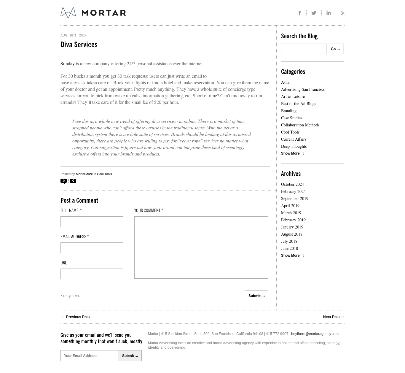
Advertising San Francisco (303, 89)
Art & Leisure (293, 96)
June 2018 (289, 248)
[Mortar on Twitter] (314, 13)
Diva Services (79, 45)
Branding (288, 110)
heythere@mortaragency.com (315, 334)
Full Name (71, 210)
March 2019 (291, 212)
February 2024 (293, 191)
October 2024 (292, 184)
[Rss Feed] (340, 13)
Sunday (67, 63)
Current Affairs (293, 139)
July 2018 (289, 241)
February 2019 (293, 220)
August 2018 (291, 234)
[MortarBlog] (125, 18)
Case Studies (291, 117)
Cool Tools (104, 174)
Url (63, 263)
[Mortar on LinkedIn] (329, 13)
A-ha (285, 82)
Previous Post (78, 317)
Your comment (149, 210)
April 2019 (290, 205)
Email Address (75, 236)
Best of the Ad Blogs (298, 103)
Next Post (331, 317)
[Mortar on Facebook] (300, 13)
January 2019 (292, 227)
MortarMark (84, 174)
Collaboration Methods (300, 125)
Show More (290, 153)
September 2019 (294, 198)
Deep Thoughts (294, 146)
